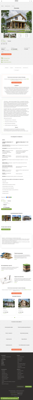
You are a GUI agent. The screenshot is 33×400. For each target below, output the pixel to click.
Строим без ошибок (20, 370)
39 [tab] (22, 222)
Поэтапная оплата (6, 58)
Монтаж (3, 380)
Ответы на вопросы (20, 373)
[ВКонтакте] (6, 197)
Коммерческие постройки (21, 367)
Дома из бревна (20, 358)
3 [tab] (4, 221)
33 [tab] (15, 222)
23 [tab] (28, 221)
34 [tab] (16, 222)
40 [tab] (23, 222)
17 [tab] (21, 221)
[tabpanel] (6, 218)
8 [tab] (10, 221)
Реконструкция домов (5, 377)
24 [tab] (29, 221)
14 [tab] (17, 221)
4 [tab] (5, 221)
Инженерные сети (4, 373)
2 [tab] (3, 221)
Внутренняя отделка (5, 374)
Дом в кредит (19, 374)
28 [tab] (9, 222)
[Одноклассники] (7, 197)
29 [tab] (10, 222)
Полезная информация (21, 377)
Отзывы (2, 362)
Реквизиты (3, 358)
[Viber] (9, 197)
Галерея (2, 363)
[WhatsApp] (11, 197)
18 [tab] (22, 221)
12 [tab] (15, 221)
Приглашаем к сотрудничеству (6, 356)
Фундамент (3, 370)
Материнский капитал (21, 376)
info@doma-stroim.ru (14, 393)
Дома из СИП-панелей (21, 356)
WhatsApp (18, 290)
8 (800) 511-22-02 (31, 1)
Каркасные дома (20, 359)
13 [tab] (16, 221)
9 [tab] (11, 221)
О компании (3, 359)
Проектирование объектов (21, 363)
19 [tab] (23, 221)
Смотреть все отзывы (6, 229)
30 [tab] (11, 222)
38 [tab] (21, 222)
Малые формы (20, 366)
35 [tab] (17, 222)
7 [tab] (9, 221)
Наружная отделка (4, 376)
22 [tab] (27, 221)
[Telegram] (8, 197)
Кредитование (5, 60)
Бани (18, 362)
